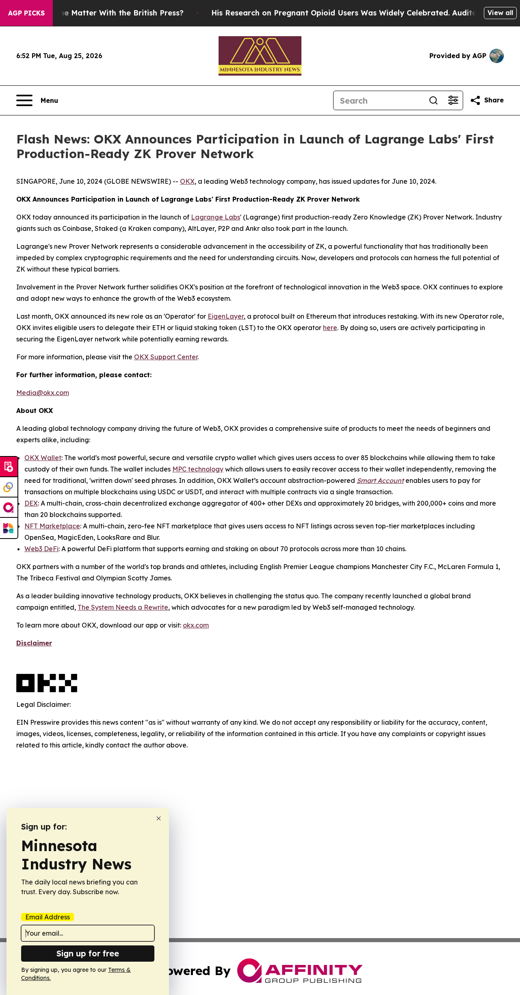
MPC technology (197, 469)
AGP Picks (26, 13)
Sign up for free (87, 953)
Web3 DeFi (41, 549)
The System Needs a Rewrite (123, 607)
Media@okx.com (42, 393)
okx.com (196, 625)
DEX (31, 503)
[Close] (158, 818)
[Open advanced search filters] (453, 100)
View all (500, 13)
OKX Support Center (165, 357)
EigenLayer (226, 316)
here (330, 328)
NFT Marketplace (52, 526)
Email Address (47, 917)
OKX (187, 181)
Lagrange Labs (215, 217)
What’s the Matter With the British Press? (106, 12)
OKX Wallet (42, 458)
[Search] (433, 100)
